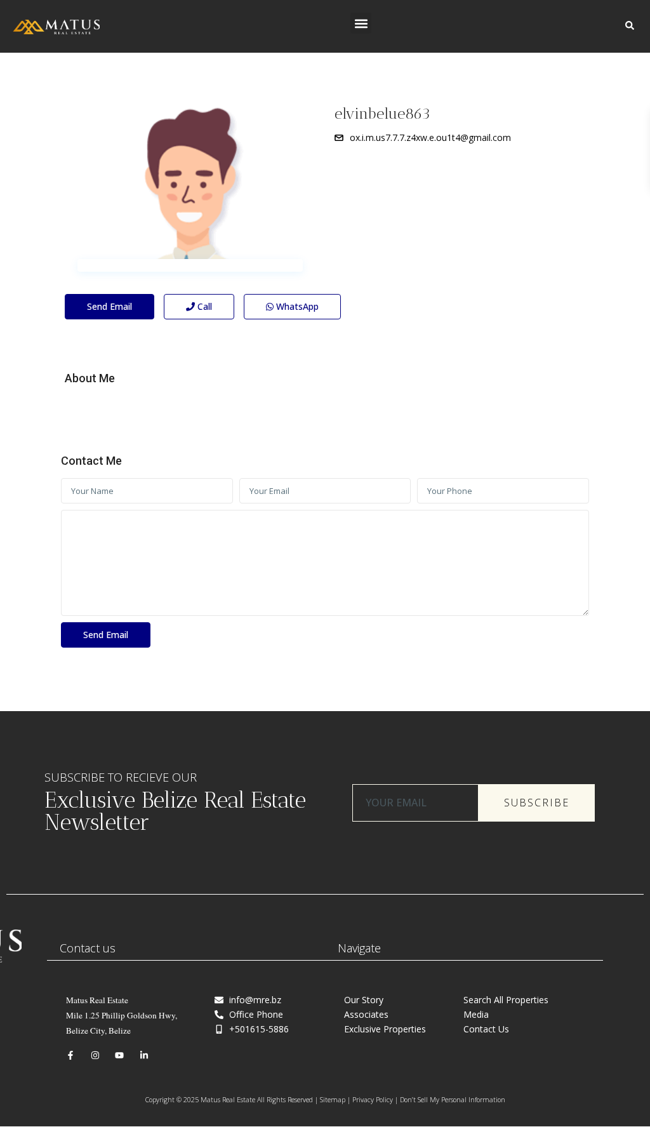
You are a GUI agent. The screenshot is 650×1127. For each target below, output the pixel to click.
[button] (360, 23)
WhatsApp (296, 306)
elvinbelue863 (382, 113)
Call (203, 306)
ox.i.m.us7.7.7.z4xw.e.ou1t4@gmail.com (430, 137)
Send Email (109, 306)
